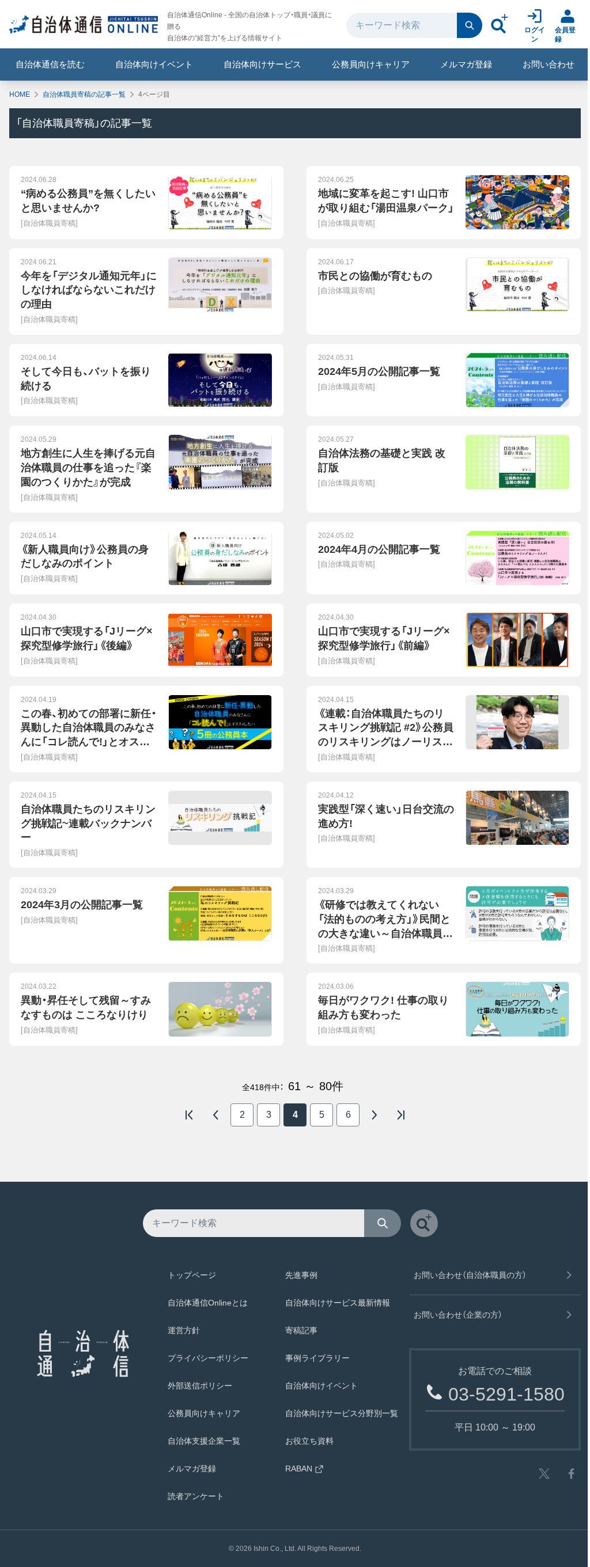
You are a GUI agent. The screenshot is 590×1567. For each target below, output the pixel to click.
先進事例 (301, 1275)
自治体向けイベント (154, 64)
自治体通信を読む (50, 64)
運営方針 (184, 1330)
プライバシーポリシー (208, 1358)
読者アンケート (196, 1496)
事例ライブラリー (317, 1358)
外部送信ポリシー (200, 1385)
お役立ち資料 (309, 1440)
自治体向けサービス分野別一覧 (341, 1413)
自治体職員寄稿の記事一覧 (84, 94)
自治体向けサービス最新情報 (337, 1302)
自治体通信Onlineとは (208, 1302)
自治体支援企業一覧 (204, 1440)
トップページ (192, 1275)
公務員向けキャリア (371, 64)
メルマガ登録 (466, 64)
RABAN (298, 1468)
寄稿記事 (301, 1330)
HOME (19, 94)
